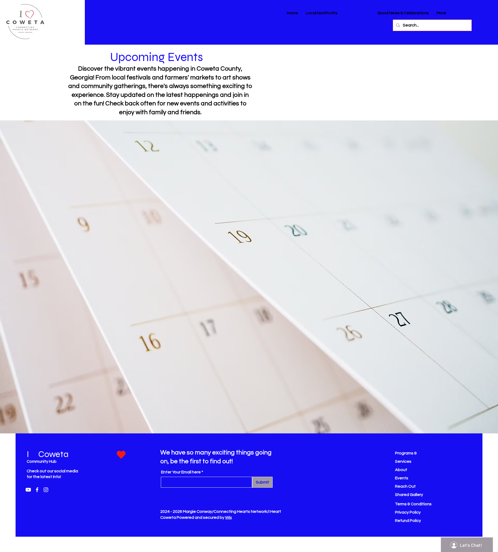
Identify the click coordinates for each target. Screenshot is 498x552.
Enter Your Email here (181, 472)
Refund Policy (408, 521)
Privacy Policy (408, 512)
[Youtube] (28, 490)
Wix (228, 517)
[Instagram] (46, 490)
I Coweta (47, 454)
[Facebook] (37, 490)
